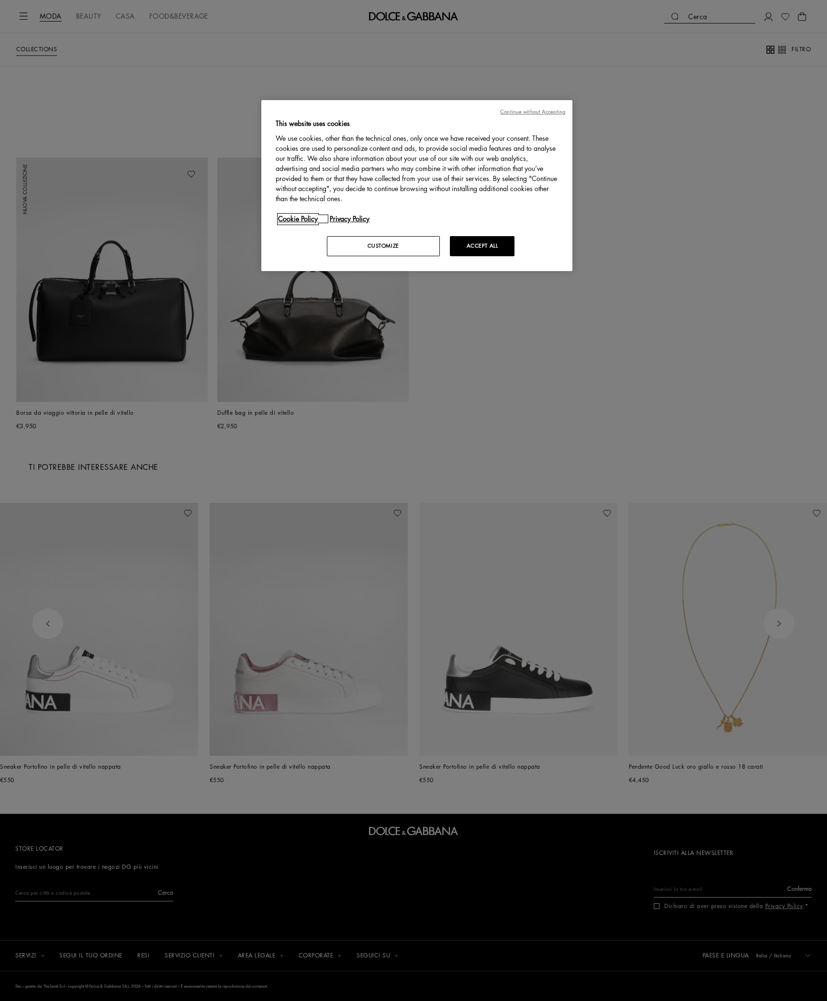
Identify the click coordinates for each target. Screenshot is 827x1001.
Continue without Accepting (532, 111)
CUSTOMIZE (383, 246)
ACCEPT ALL (482, 246)
